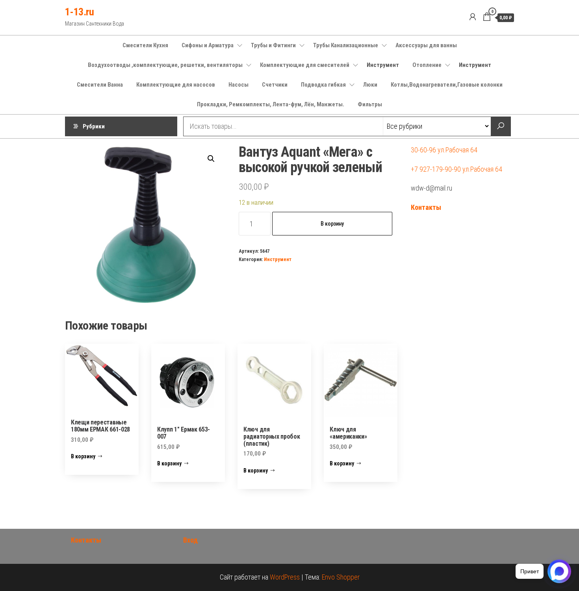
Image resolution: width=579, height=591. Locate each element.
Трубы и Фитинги (273, 45)
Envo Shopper (341, 577)
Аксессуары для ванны (426, 45)
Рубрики (94, 126)
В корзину (332, 223)
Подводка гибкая (323, 84)
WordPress (285, 577)
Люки (370, 84)
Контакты (426, 207)
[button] (211, 159)
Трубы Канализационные (345, 45)
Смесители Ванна (100, 84)
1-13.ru (79, 12)
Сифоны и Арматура (208, 45)
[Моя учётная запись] (473, 17)
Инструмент (383, 65)
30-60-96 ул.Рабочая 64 (444, 150)
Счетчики (275, 84)
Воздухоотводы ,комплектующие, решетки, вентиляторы (165, 65)
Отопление (427, 65)
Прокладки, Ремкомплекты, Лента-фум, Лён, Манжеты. (270, 104)
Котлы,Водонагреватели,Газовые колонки (447, 84)
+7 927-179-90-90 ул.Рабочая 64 (456, 169)
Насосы (238, 84)
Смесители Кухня (145, 45)
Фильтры (370, 104)
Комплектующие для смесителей (304, 65)
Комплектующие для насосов (175, 84)
